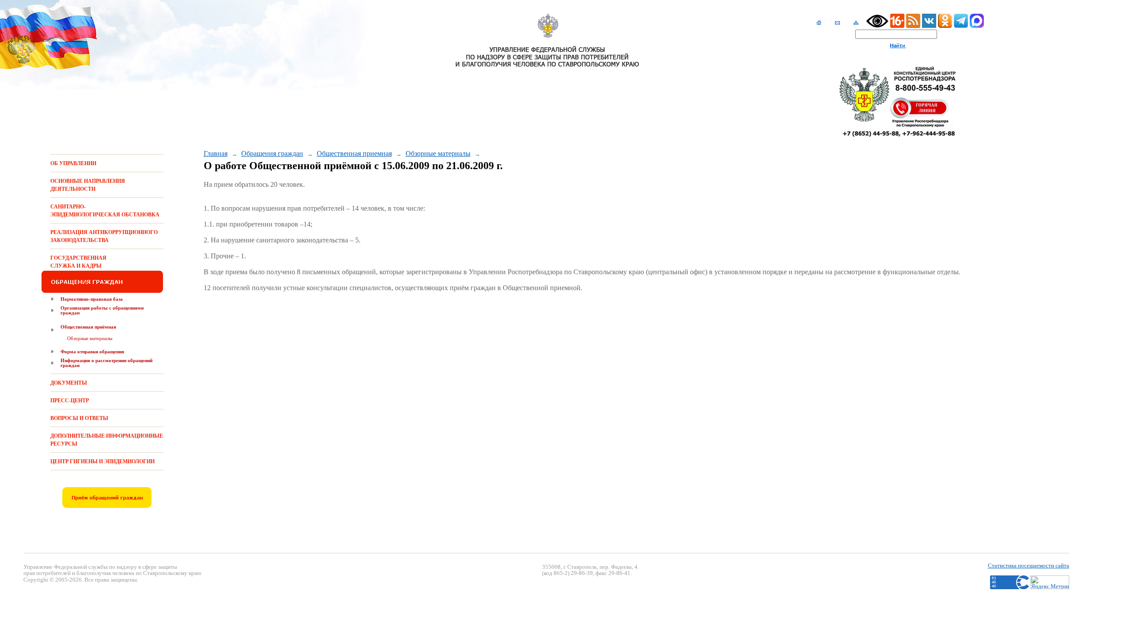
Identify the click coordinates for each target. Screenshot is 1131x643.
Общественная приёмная (88, 326)
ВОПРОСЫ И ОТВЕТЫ (79, 418)
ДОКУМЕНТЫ (68, 383)
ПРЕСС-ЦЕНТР (69, 400)
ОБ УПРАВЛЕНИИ (73, 163)
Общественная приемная (354, 153)
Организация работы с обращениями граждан (102, 310)
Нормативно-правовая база (92, 299)
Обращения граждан (272, 153)
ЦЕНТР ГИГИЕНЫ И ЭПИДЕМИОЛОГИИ (102, 461)
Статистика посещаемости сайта (1028, 565)
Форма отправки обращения (92, 351)
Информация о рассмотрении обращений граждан (106, 363)
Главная (216, 153)
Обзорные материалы (89, 338)
